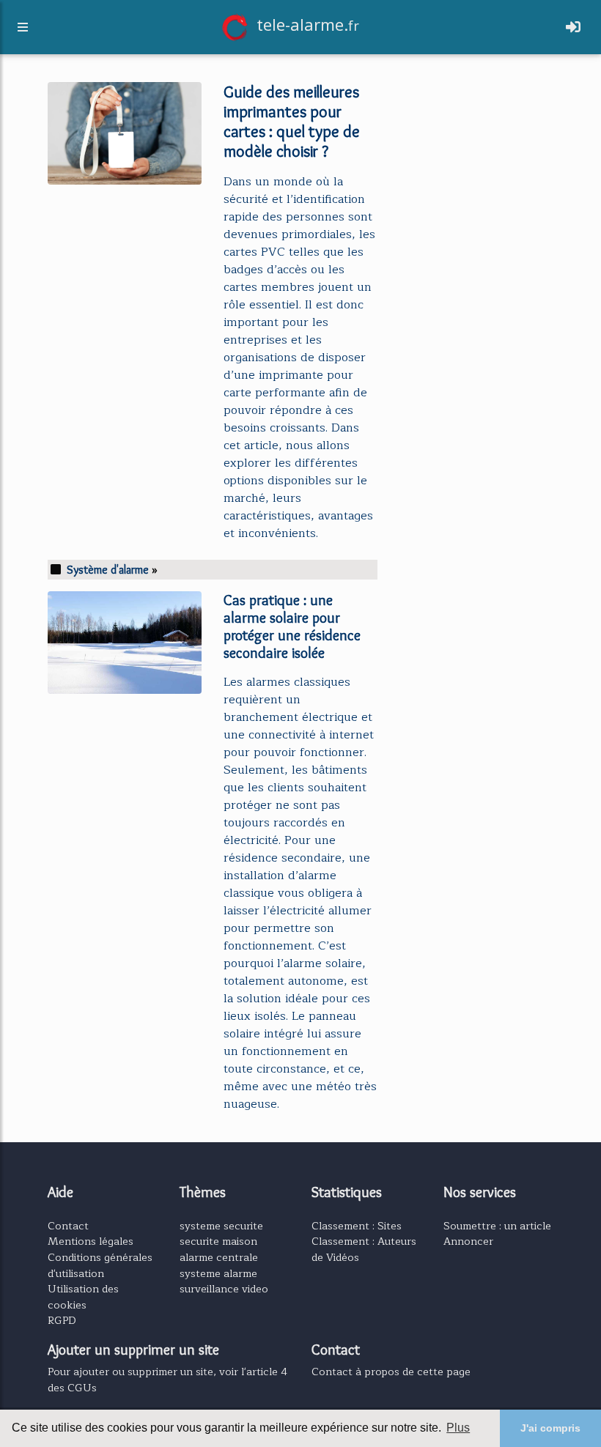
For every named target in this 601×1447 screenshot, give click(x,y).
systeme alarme (218, 1273)
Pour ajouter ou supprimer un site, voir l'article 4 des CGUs (167, 1379)
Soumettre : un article (497, 1226)
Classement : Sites (356, 1226)
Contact (68, 1226)
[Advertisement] (476, 149)
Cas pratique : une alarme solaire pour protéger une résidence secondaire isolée (292, 626)
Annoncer (468, 1241)
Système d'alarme (108, 570)
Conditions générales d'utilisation (100, 1265)
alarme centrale (219, 1257)
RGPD (62, 1320)
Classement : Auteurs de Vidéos (363, 1249)
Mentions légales (90, 1241)
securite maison (218, 1241)
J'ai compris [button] (550, 1428)
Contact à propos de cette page (391, 1371)
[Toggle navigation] (573, 27)
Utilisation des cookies (83, 1297)
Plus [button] (458, 1427)
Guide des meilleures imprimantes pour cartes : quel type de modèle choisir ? (292, 121)
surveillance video (224, 1289)
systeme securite (221, 1226)
